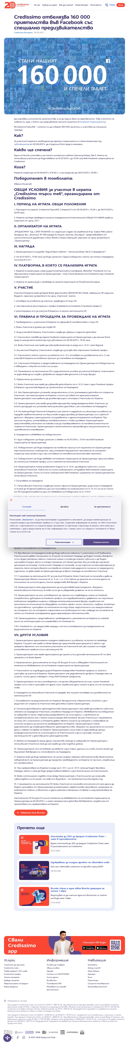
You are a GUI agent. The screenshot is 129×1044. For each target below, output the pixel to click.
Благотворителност (97, 987)
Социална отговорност (98, 983)
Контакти (95, 5)
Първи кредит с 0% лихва (15, 971)
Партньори (93, 980)
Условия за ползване (56, 965)
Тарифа (50, 971)
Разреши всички (101, 542)
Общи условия (53, 968)
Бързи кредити (11, 987)
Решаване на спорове (56, 987)
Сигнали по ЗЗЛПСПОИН (58, 974)
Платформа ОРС (54, 983)
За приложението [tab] (102, 507)
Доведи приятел (11, 980)
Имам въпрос (81, 5)
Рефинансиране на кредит (16, 983)
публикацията (21, 144)
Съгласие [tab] (26, 507)
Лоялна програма (11, 977)
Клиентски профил (12, 974)
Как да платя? (66, 5)
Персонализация (62, 542)
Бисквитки (52, 980)
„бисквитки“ (28, 519)
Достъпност (53, 990)
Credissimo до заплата (14, 965)
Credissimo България (23, 32)
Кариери (91, 974)
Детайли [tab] (65, 507)
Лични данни (52, 977)
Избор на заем (49, 5)
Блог (90, 977)
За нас (37, 5)
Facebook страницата (91, 122)
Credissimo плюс (11, 968)
